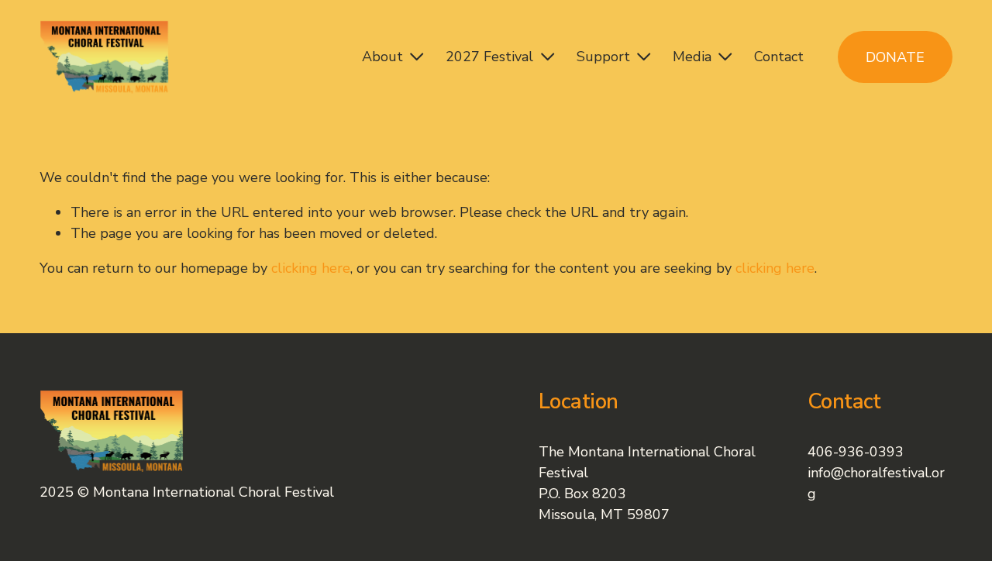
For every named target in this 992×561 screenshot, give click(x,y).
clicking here (310, 268)
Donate (895, 57)
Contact (779, 56)
